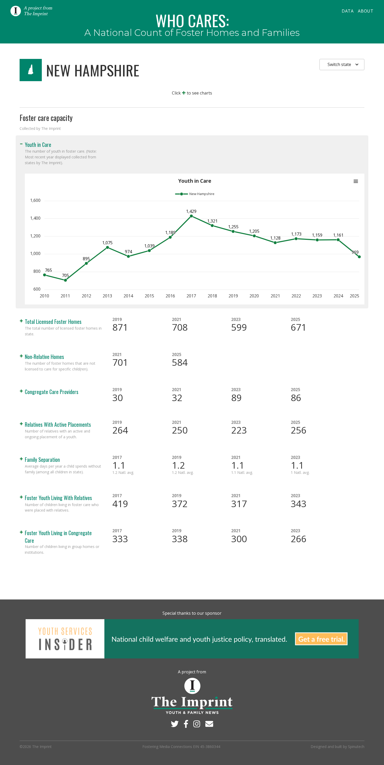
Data (348, 11)
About (366, 11)
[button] (341, 64)
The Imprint (42, 746)
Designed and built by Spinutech (337, 746)
